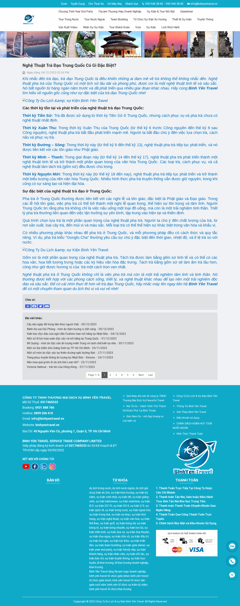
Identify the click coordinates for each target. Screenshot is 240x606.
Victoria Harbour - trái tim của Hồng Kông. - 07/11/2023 (61, 367)
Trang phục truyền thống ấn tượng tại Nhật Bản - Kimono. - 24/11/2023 (70, 357)
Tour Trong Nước (69, 19)
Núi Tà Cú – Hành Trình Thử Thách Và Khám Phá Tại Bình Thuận (144, 408)
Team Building (119, 19)
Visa (138, 27)
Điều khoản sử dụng (188, 417)
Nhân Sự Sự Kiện (93, 27)
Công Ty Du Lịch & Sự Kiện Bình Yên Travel (195, 398)
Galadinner (186, 11)
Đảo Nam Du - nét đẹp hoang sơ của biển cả (143, 418)
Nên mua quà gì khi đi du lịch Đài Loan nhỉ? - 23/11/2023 (61, 362)
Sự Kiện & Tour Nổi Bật (161, 11)
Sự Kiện (151, 27)
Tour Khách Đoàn (119, 27)
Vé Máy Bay (114, 3)
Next (141, 375)
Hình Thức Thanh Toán (190, 433)
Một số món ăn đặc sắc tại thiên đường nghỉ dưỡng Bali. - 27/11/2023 (70, 352)
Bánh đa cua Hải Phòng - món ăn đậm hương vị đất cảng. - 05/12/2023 (70, 329)
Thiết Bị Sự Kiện (182, 19)
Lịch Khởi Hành (170, 27)
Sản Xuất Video (68, 27)
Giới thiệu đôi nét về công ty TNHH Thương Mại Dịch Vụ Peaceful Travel (144, 398)
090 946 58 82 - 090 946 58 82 (164, 3)
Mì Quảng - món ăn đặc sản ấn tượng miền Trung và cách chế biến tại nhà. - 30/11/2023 (80, 343)
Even (64, 3)
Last (150, 375)
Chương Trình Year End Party (76, 11)
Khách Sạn (131, 3)
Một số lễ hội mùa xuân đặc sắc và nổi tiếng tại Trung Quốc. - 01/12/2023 (72, 338)
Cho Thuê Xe (96, 3)
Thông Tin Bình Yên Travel (191, 406)
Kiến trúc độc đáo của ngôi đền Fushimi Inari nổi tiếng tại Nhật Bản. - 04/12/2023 (76, 333)
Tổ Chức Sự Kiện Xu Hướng (150, 19)
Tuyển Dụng (78, 3)
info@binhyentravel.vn (204, 3)
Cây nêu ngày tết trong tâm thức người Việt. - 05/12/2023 (62, 324)
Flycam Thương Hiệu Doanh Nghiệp (120, 11)
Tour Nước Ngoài (94, 19)
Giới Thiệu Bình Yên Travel (191, 412)
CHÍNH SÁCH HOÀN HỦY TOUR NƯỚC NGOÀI (192, 425)
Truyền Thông (205, 19)
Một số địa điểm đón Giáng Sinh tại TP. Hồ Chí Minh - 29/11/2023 (67, 348)
